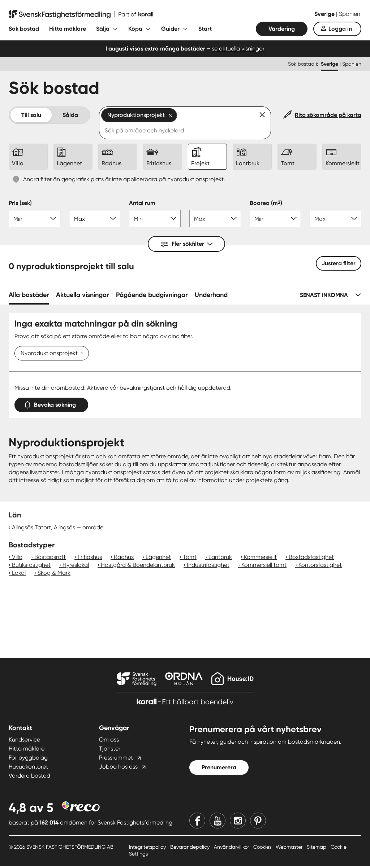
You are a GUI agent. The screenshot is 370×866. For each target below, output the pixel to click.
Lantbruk (220, 557)
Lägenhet (158, 557)
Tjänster (109, 748)
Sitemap (317, 847)
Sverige (325, 13)
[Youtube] (217, 820)
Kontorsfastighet (320, 564)
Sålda (70, 114)
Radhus (124, 557)
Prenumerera (219, 767)
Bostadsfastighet (311, 557)
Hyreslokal (76, 564)
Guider (170, 28)
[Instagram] (238, 820)
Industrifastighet (208, 564)
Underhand (211, 295)
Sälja (102, 28)
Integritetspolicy (148, 847)
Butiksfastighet (31, 564)
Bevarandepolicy (190, 847)
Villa (17, 557)
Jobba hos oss (118, 766)
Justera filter (339, 263)
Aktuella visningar (82, 295)
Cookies (263, 847)
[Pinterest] (258, 820)
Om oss (109, 739)
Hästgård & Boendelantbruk (138, 564)
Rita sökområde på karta (328, 114)
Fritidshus (90, 557)
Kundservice (24, 739)
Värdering (281, 28)
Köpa (135, 28)
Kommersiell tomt (264, 564)
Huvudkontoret (28, 766)
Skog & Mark (54, 572)
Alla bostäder (29, 295)
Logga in (340, 28)
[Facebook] (197, 820)
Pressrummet (116, 757)
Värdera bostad (29, 775)
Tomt (190, 557)
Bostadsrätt (50, 557)
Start (205, 28)
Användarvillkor (232, 847)
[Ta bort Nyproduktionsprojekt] (80, 353)
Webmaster (290, 847)
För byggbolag (28, 757)
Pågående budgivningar (152, 295)
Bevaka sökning (55, 404)
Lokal (19, 572)
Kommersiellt (260, 557)
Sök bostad (24, 28)
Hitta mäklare (67, 28)
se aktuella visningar (238, 48)
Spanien (349, 13)
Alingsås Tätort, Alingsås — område (57, 527)
